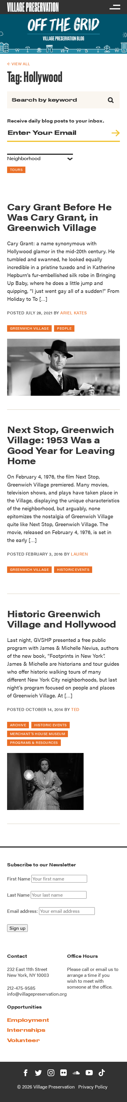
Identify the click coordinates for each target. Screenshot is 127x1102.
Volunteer (23, 1040)
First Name (18, 879)
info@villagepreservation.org (37, 993)
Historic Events (73, 569)
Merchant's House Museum (37, 733)
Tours (16, 169)
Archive (18, 724)
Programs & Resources (34, 742)
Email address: (23, 911)
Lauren (79, 554)
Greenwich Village (29, 328)
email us (104, 969)
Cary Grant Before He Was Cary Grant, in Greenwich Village (59, 217)
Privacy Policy (93, 1086)
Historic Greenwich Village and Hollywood (61, 618)
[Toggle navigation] (114, 7)
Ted (75, 709)
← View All (18, 63)
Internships (26, 1030)
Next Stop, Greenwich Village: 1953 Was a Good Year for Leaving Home (61, 444)
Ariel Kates (73, 313)
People (64, 328)
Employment (28, 1020)
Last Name (18, 895)
